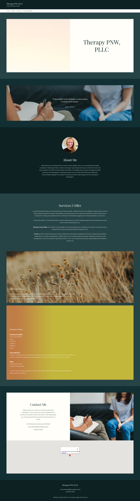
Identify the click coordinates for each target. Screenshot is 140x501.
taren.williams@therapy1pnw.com (38, 427)
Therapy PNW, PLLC (14, 4)
